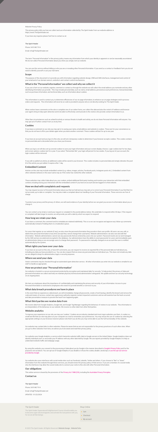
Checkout (86, 415)
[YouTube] (130, 428)
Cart (84, 412)
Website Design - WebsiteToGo (69, 428)
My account (87, 419)
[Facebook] (127, 428)
